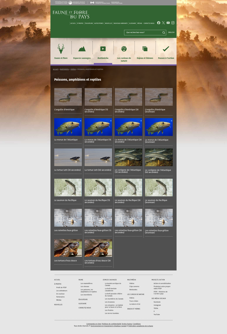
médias (139, 23)
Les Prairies (109, 310)
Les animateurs (61, 291)
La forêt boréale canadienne (111, 290)
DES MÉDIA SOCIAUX (159, 298)
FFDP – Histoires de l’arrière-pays (160, 293)
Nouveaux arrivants (121, 23)
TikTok (156, 308)
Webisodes (133, 290)
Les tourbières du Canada (114, 299)
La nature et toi (134, 304)
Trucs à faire (133, 301)
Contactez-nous (149, 23)
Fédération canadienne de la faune (140, 326)
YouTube (157, 314)
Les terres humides (112, 313)
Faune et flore (61, 58)
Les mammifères (86, 283)
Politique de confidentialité (111, 324)
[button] (68, 100)
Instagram (157, 305)
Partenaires (60, 297)
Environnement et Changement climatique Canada (108, 326)
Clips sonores (134, 286)
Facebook (157, 302)
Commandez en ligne (93, 324)
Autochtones (98, 23)
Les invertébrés (86, 295)
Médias (58, 300)
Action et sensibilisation (162, 283)
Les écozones (110, 302)
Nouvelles (108, 23)
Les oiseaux (85, 286)
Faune (81, 280)
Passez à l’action (166, 58)
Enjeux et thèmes (145, 58)
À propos (80, 23)
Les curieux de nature (124, 59)
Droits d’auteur (127, 324)
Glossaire (132, 23)
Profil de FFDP (61, 287)
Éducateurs (89, 23)
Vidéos (73, 69)
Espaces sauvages (82, 58)
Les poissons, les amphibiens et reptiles (89, 291)
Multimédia (103, 58)
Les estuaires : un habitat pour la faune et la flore (114, 306)
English (171, 32)
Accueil (73, 23)
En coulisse (60, 294)
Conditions (137, 324)
